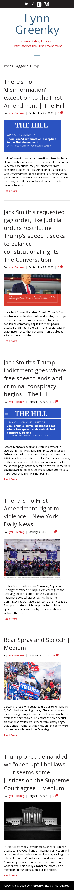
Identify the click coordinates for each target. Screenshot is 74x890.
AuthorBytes (61, 885)
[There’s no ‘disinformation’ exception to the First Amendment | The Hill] (32, 135)
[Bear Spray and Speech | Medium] (32, 680)
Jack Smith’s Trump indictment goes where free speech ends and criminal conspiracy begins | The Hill (35, 378)
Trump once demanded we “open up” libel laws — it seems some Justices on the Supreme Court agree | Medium (36, 772)
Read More (10, 191)
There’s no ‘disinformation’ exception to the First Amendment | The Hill (34, 93)
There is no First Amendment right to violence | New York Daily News (31, 512)
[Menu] (37, 55)
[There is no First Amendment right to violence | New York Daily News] (32, 559)
